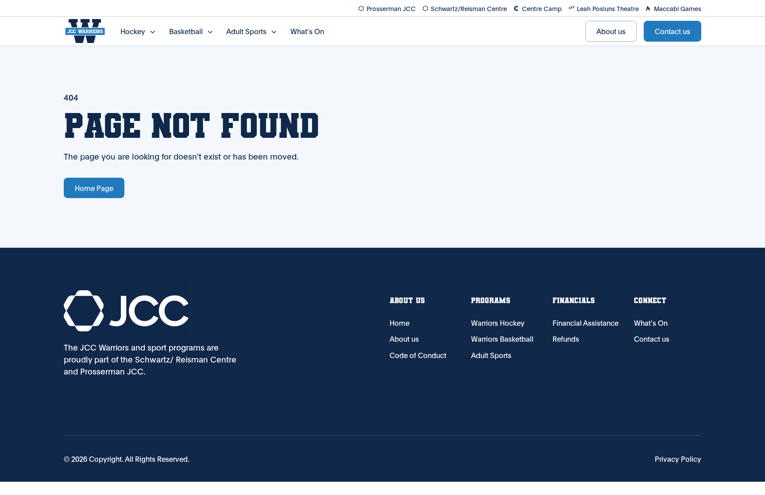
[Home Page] (85, 31)
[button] (137, 31)
